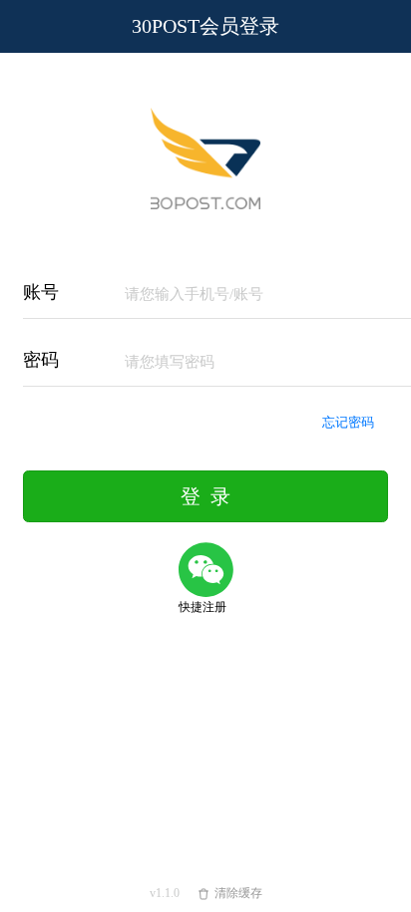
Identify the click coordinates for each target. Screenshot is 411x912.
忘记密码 (355, 422)
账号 (41, 292)
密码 (41, 360)
